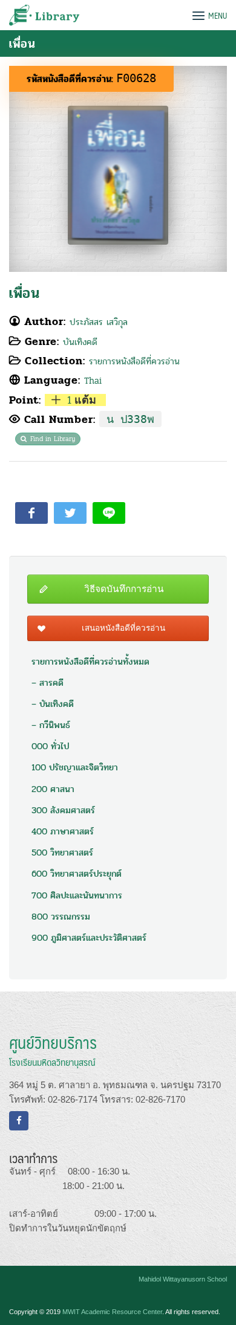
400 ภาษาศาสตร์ (62, 831)
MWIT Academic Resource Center (112, 1311)
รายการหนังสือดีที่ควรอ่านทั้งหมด (90, 661)
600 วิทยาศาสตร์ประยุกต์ (76, 873)
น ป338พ (130, 419)
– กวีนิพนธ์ (50, 725)
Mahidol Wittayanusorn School (183, 1279)
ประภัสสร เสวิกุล (99, 322)
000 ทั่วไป (50, 746)
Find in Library (52, 439)
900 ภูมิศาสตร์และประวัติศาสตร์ (88, 937)
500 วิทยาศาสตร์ (62, 852)
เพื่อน (24, 293)
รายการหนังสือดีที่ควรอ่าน (134, 361)
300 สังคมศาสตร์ (63, 810)
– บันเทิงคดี (52, 704)
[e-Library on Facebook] (18, 1120)
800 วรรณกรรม (60, 916)
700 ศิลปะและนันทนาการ (76, 895)
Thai (93, 380)
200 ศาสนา (52, 789)
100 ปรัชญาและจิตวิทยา (74, 767)
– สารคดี (47, 682)
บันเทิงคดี (80, 342)
